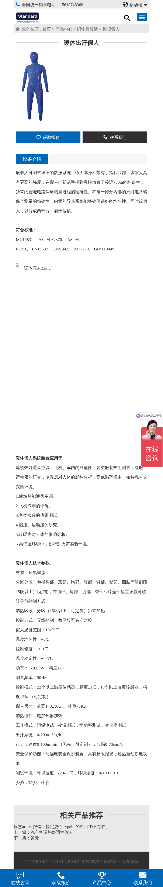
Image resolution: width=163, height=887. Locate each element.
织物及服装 (87, 29)
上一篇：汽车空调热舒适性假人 (43, 832)
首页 (46, 29)
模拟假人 (111, 29)
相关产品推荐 (81, 815)
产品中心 (63, 29)
